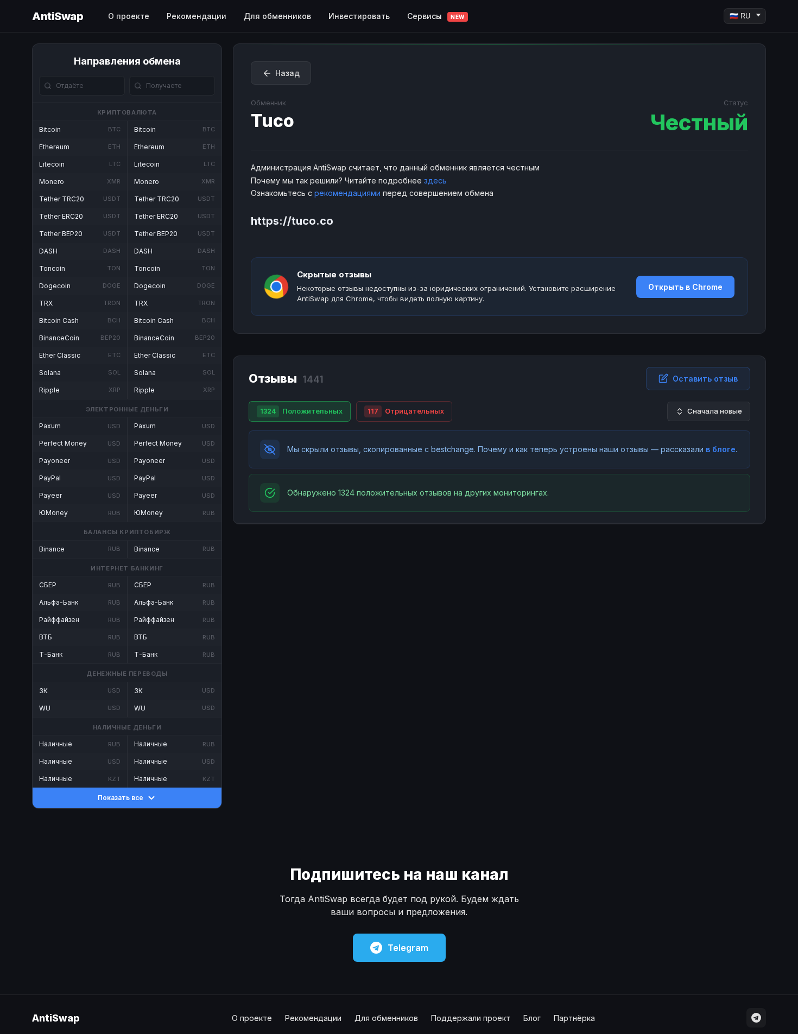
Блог (532, 1018)
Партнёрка (574, 1018)
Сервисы (436, 16)
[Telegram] (756, 1017)
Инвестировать (359, 16)
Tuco (272, 120)
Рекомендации (196, 16)
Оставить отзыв (705, 378)
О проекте (128, 16)
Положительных (301, 411)
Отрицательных (406, 411)
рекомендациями (347, 193)
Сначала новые (714, 411)
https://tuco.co (292, 220)
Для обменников (277, 16)
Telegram (408, 947)
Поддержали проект (470, 1018)
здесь (435, 180)
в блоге (721, 449)
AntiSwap (57, 16)
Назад (287, 73)
